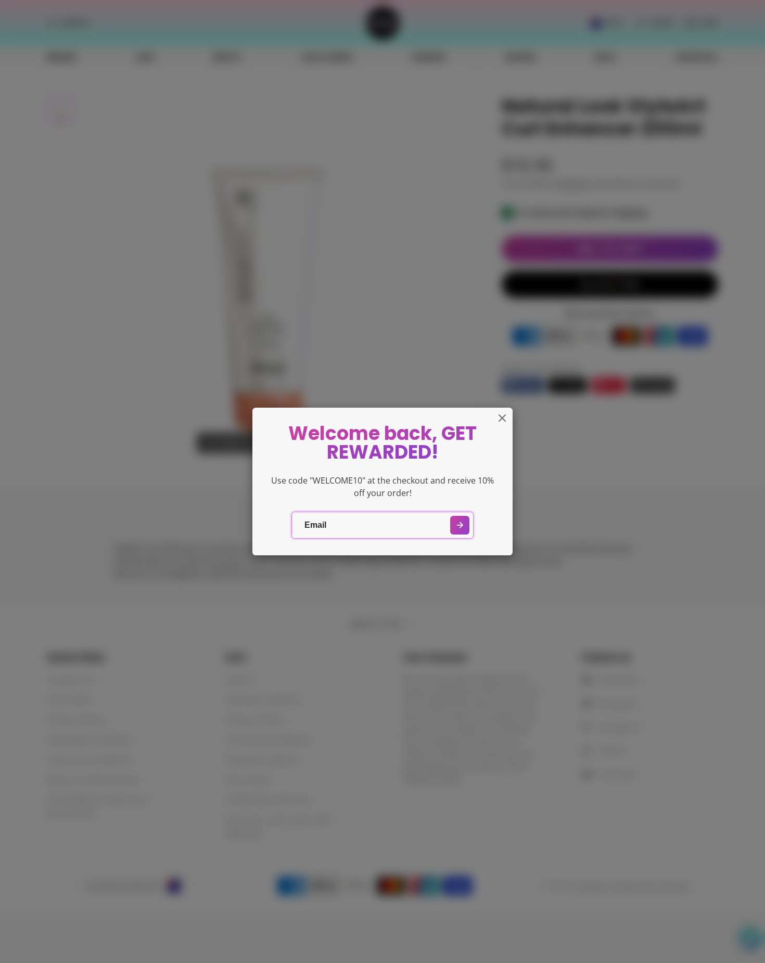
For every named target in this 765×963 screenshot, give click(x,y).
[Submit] (459, 525)
